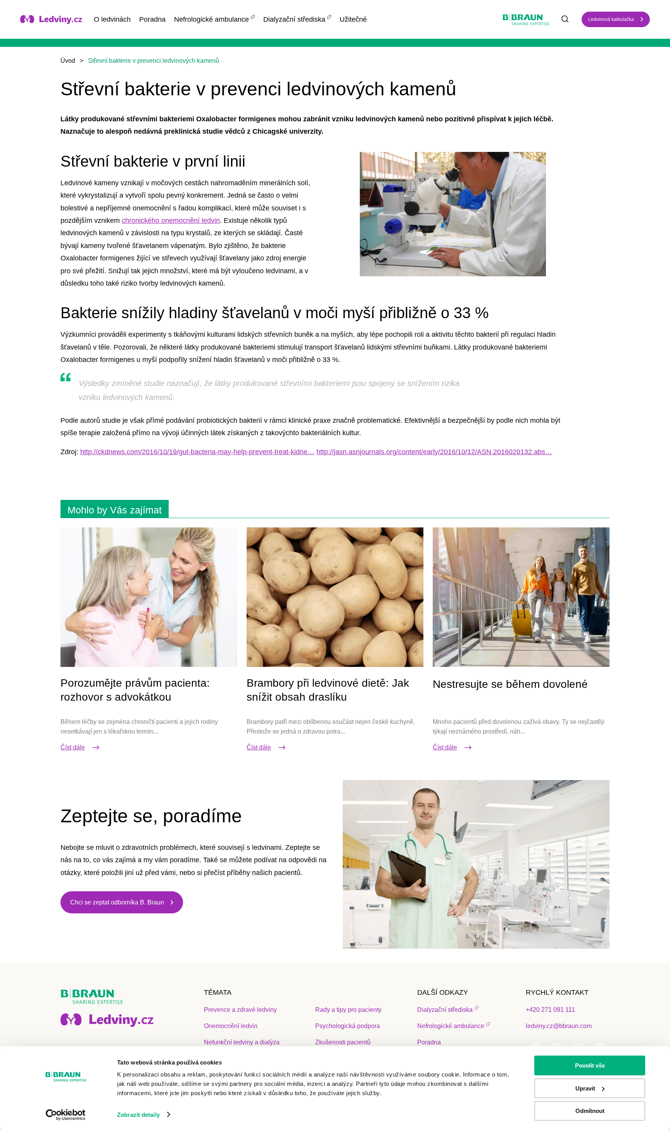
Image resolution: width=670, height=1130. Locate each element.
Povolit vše (590, 1065)
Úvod (67, 60)
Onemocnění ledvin (230, 1026)
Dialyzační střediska (294, 19)
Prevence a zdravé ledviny (240, 1009)
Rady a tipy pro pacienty (348, 1009)
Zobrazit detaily (138, 1114)
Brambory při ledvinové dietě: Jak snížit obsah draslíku (328, 690)
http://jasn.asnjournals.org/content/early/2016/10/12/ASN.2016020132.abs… (434, 452)
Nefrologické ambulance (211, 19)
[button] (452, 214)
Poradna (152, 19)
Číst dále (72, 747)
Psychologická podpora (347, 1026)
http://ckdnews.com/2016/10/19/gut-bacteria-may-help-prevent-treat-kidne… (197, 452)
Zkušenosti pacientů (343, 1042)
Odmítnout (589, 1111)
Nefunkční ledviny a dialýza (242, 1042)
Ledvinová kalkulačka (611, 19)
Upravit (585, 1088)
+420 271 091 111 (550, 1009)
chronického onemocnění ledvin (171, 220)
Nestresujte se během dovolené (510, 684)
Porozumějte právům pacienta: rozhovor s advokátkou (135, 690)
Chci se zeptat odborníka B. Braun (117, 902)
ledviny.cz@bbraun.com (559, 1026)
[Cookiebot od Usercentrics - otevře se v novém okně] (66, 1115)
